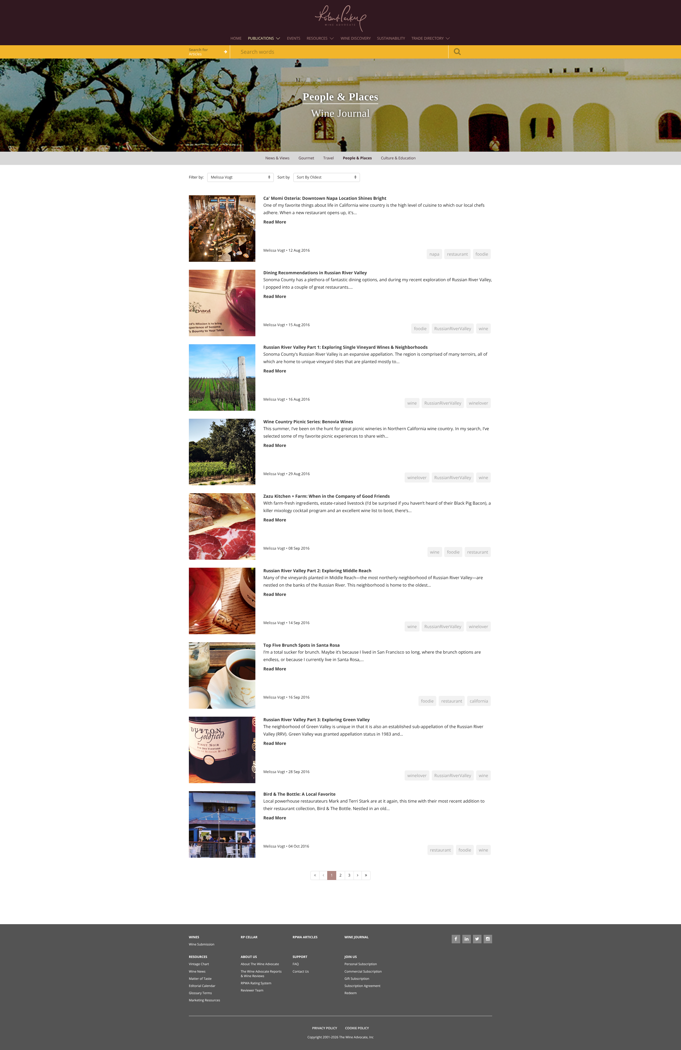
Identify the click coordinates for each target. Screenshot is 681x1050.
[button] (240, 177)
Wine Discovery (356, 38)
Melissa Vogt (274, 250)
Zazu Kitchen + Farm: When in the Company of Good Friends (326, 496)
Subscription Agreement (362, 985)
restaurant (457, 254)
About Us (249, 956)
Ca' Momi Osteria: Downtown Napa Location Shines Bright (324, 198)
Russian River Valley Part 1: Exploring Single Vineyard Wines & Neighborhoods (345, 347)
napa (434, 254)
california (479, 701)
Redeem (350, 993)
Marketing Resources (204, 1000)
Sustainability (391, 38)
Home (236, 38)
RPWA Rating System (256, 983)
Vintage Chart (199, 964)
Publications (261, 38)
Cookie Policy (357, 1028)
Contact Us (301, 971)
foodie (482, 254)
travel (328, 158)
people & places (357, 158)
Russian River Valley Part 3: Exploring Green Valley (316, 720)
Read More (274, 222)
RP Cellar (249, 937)
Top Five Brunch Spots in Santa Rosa (301, 645)
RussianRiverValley (452, 328)
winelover (478, 403)
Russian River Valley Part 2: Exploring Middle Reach (317, 571)
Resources (318, 38)
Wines (194, 937)
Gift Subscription (356, 978)
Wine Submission (201, 944)
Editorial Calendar (202, 985)
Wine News (197, 971)
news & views (277, 158)
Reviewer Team (252, 990)
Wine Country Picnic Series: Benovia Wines (308, 422)
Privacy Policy (324, 1028)
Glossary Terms (200, 993)
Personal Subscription (360, 964)
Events (293, 38)
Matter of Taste (200, 978)
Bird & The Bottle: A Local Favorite (299, 794)
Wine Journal (356, 937)
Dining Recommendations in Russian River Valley (315, 273)
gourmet (306, 158)
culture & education (398, 158)
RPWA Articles (305, 937)
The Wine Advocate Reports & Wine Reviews (261, 973)
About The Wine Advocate (260, 964)
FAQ (296, 964)
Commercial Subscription (363, 971)
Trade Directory (428, 38)
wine (483, 328)
